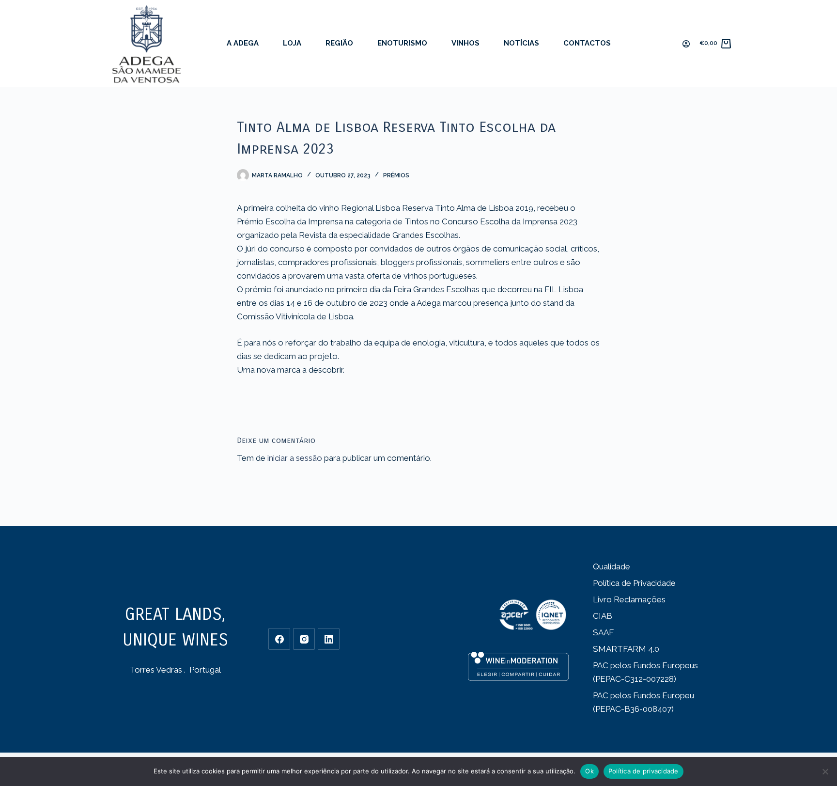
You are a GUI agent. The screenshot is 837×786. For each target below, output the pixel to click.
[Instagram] (304, 639)
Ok (589, 771)
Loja (292, 43)
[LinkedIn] (329, 639)
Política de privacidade (643, 771)
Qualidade (611, 566)
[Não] (825, 771)
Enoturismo (402, 43)
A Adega (243, 43)
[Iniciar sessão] (686, 43)
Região (339, 43)
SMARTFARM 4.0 (626, 649)
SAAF (603, 632)
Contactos (587, 43)
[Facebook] (279, 639)
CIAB (602, 616)
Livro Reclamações (629, 599)
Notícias (521, 43)
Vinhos (465, 43)
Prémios (396, 175)
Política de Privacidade (634, 583)
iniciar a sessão (294, 458)
